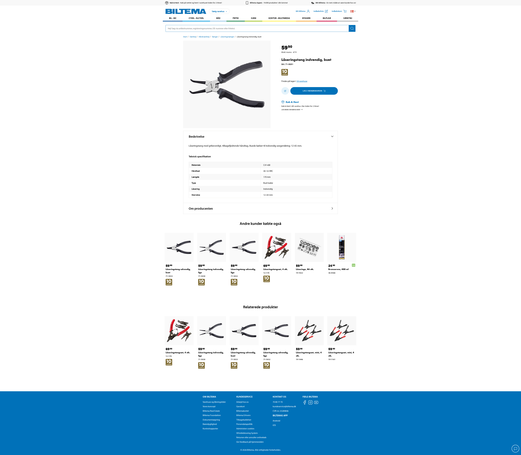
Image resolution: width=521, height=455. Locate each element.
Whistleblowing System (247, 433)
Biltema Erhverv (243, 415)
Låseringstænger (227, 36)
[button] (353, 11)
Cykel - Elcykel (196, 18)
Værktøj (347, 18)
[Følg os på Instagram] (310, 403)
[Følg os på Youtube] (316, 403)
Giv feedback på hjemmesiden (250, 441)
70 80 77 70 (278, 402)
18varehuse (301, 81)
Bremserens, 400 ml (338, 269)
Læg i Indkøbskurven (312, 91)
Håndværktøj (204, 36)
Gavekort (240, 406)
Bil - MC (172, 18)
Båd (218, 18)
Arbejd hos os (242, 402)
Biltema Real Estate (211, 410)
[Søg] (352, 28)
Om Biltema (209, 396)
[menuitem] (172, 18)
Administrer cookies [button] (245, 428)
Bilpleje (327, 18)
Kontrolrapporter (210, 428)
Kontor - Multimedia (279, 18)
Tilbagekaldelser (243, 419)
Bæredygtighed (210, 424)
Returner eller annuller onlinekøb (251, 437)
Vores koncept (209, 406)
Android (276, 420)
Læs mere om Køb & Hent (290, 109)
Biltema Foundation (212, 415)
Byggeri (306, 18)
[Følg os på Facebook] (305, 403)
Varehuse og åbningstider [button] (214, 402)
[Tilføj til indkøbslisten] (285, 91)
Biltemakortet (242, 410)
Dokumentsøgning (211, 419)
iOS (274, 425)
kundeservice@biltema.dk (284, 406)
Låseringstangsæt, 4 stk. (275, 269)
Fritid (236, 18)
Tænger (215, 36)
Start (185, 36)
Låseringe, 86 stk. (305, 269)
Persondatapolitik (244, 424)
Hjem (253, 18)
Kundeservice (244, 396)
